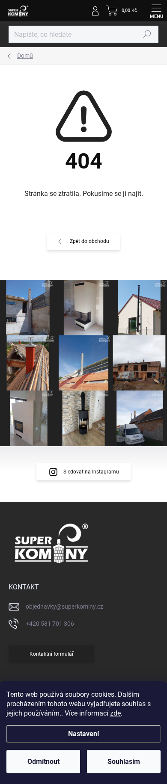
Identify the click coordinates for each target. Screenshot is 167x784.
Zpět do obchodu (89, 241)
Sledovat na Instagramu (91, 472)
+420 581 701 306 (50, 623)
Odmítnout (43, 761)
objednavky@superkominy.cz (64, 606)
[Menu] (156, 10)
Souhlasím (123, 761)
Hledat (147, 34)
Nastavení (83, 734)
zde (115, 713)
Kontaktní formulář (52, 654)
